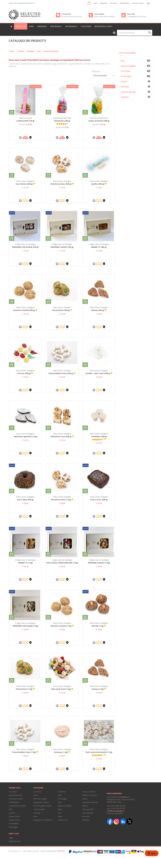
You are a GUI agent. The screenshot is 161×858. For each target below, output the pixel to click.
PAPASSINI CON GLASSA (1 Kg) (25, 626)
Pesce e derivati (88, 791)
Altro (123, 61)
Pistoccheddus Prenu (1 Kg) (24, 752)
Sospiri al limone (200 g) (98, 121)
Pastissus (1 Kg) (61, 752)
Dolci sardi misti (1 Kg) (61, 689)
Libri (59, 802)
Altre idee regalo (40, 799)
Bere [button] (31, 26)
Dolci (39, 51)
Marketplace (124, 3)
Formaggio (62, 799)
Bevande (37, 813)
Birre (35, 816)
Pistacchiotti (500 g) (61, 310)
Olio (59, 813)
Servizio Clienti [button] (138, 3)
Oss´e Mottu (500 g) (24, 184)
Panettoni (125, 97)
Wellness (86, 820)
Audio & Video (39, 809)
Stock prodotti (88, 809)
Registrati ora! (14, 841)
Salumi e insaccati (89, 795)
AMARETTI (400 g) (99, 247)
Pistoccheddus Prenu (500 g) (61, 373)
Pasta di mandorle (50, 51)
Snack (84, 799)
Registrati (103, 3)
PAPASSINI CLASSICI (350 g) (62, 247)
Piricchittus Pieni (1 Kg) (61, 499)
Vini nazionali (87, 813)
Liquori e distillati (64, 806)
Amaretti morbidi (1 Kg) (60, 626)
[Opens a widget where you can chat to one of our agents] (151, 853)
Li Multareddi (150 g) (25, 121)
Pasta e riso (63, 820)
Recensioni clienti (103, 26)
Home (11, 51)
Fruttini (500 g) (24, 373)
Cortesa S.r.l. (124, 797)
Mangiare (30, 51)
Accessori (37, 791)
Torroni (124, 81)
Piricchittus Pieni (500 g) (60, 184)
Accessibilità (14, 823)
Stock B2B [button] (86, 26)
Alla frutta (125, 86)
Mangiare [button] (42, 26)
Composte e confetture (42, 820)
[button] (89, 3)
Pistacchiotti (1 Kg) (24, 689)
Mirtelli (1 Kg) (98, 626)
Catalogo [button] (20, 26)
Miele (60, 809)
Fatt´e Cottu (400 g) (99, 499)
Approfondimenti (16, 795)
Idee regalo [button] (56, 26)
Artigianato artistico (41, 802)
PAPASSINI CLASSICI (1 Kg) (99, 563)
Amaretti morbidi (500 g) (24, 310)
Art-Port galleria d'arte (42, 806)
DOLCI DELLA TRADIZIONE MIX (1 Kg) (62, 563)
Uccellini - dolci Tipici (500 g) (97, 373)
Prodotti (20, 51)
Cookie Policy (14, 820)
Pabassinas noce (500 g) (61, 436)
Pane (60, 816)
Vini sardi (86, 816)
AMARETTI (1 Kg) (25, 563)
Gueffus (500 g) (97, 184)
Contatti (12, 813)
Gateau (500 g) (97, 310)
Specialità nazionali (90, 802)
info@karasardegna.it (115, 811)
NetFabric (61, 851)
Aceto (35, 795)
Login (95, 3)
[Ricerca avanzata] (114, 32)
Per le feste (125, 71)
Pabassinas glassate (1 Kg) (25, 436)
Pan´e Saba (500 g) (25, 499)
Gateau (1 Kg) (98, 689)
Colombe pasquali (128, 92)
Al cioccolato (126, 76)
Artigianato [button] (71, 26)
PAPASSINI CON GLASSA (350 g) (25, 247)
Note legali (13, 827)
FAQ (10, 809)
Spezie (85, 806)
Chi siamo (113, 3)
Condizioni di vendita (17, 806)
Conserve (62, 791)
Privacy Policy (14, 816)
